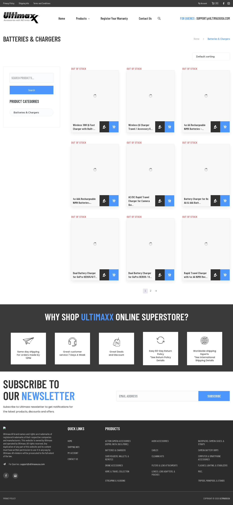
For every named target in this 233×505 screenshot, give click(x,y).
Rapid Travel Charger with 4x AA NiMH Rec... (195, 274)
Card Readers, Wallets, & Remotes (117, 458)
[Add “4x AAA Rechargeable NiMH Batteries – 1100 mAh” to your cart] (114, 200)
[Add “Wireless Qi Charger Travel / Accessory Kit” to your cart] (169, 126)
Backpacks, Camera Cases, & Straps (211, 442)
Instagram (228, 3)
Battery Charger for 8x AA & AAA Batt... (196, 200)
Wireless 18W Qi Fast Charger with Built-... (84, 126)
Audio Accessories (160, 440)
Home (61, 18)
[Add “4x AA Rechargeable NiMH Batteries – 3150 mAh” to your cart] (225, 126)
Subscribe (214, 396)
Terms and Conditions (41, 3)
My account (73, 452)
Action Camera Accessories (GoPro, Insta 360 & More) (118, 442)
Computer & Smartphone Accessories (209, 458)
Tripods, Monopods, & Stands (211, 480)
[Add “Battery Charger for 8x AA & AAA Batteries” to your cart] (225, 200)
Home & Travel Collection (117, 471)
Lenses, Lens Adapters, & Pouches (163, 473)
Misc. (200, 471)
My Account (202, 3)
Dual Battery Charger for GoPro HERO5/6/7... (85, 274)
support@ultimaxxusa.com (213, 18)
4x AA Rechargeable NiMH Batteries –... (194, 126)
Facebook (223, 3)
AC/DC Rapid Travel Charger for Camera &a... (139, 200)
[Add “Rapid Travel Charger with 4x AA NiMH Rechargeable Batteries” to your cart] (225, 274)
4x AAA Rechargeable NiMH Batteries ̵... (84, 200)
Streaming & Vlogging (115, 480)
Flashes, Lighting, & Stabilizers (212, 465)
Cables (155, 450)
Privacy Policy (8, 3)
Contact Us (145, 18)
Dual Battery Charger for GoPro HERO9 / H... (140, 274)
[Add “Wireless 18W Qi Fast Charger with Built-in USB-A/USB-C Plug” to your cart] (114, 126)
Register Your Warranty (114, 18)
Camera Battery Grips (208, 450)
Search (31, 90)
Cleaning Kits (158, 456)
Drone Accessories (114, 465)
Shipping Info (24, 3)
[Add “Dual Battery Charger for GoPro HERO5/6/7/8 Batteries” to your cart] (114, 274)
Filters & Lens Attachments (165, 465)
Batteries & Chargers (115, 450)
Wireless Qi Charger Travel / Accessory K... (140, 126)
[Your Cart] (213, 3)
